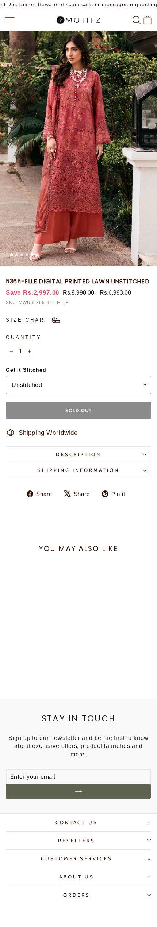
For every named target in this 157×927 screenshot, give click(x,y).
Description (79, 454)
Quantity (24, 337)
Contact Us (76, 822)
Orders (77, 895)
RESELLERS (77, 840)
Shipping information (78, 470)
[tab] (11, 254)
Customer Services (77, 858)
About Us (76, 877)
